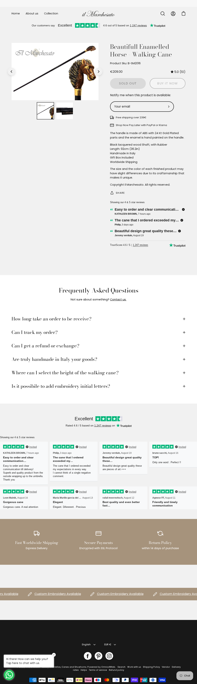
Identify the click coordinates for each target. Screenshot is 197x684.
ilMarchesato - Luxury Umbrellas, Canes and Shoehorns (55, 667)
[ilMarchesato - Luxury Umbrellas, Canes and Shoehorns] (98, 13)
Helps (84, 670)
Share (120, 193)
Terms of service (98, 670)
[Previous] (11, 71)
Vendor (166, 667)
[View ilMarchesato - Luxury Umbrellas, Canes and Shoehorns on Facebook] (88, 656)
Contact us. (118, 299)
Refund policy (116, 670)
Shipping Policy (151, 667)
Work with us (134, 667)
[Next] (98, 71)
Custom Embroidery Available (50, 594)
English (86, 644)
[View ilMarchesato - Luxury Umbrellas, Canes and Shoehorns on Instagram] (109, 656)
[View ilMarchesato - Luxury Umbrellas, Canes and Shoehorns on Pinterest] (98, 656)
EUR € (107, 644)
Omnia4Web (108, 667)
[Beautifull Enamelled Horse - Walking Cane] (45, 110)
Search (121, 667)
